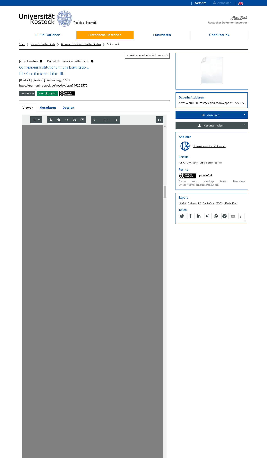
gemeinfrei (205, 175)
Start (22, 44)
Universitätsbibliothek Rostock (209, 146)
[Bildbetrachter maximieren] (159, 120)
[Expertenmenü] (245, 221)
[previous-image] (95, 120)
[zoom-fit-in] (74, 120)
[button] (182, 216)
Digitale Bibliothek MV (211, 162)
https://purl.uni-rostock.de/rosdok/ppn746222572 (53, 85)
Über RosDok (219, 35)
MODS (219, 203)
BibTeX (182, 203)
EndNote (192, 203)
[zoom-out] (59, 120)
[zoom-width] (67, 120)
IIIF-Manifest (230, 203)
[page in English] (239, 3)
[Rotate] (82, 120)
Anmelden (223, 3)
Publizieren (162, 35)
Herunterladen (213, 125)
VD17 (195, 162)
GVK (189, 162)
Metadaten (47, 107)
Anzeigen (213, 115)
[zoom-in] (51, 120)
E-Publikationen (47, 35)
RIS (199, 203)
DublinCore (208, 203)
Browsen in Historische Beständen (81, 44)
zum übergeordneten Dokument (146, 55)
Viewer (27, 107)
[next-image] (116, 120)
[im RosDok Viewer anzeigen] (211, 70)
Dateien (68, 107)
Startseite (200, 3)
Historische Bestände (104, 35)
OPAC (182, 162)
